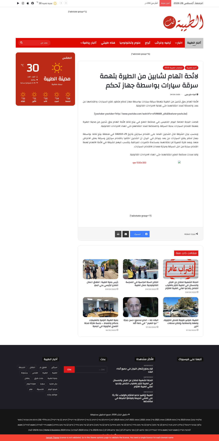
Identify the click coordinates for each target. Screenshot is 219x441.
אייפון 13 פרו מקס (160, 425)
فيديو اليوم (52, 389)
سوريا (42, 383)
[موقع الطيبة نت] (183, 22)
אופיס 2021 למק (132, 420)
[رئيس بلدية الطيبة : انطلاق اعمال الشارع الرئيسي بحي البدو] (100, 269)
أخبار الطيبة (194, 42)
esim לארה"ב (29, 425)
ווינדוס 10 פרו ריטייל (77, 420)
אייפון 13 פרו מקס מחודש (121, 425)
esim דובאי (173, 430)
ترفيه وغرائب (163, 42)
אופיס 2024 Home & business (57, 430)
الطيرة (45, 373)
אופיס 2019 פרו (184, 420)
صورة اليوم (31, 383)
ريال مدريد (53, 383)
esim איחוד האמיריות (158, 430)
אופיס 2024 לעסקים (80, 430)
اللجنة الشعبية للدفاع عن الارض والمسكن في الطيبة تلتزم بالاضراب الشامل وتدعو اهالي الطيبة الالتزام (181, 285)
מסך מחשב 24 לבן (111, 430)
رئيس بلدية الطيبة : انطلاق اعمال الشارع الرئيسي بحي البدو (102, 283)
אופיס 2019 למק (117, 420)
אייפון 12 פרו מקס (102, 425)
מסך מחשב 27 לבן (128, 430)
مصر (30, 389)
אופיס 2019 (171, 420)
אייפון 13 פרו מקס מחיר (142, 425)
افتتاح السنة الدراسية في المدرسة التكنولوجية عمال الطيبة (142, 283)
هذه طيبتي (108, 42)
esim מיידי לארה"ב (44, 425)
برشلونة (24, 373)
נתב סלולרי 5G (44, 420)
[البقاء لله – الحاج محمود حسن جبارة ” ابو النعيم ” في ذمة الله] (140, 307)
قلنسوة (40, 389)
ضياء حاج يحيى (190, 94)
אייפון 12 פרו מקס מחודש (63, 425)
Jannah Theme (52, 438)
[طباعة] (118, 234)
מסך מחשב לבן (142, 430)
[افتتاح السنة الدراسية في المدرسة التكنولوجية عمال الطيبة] (140, 269)
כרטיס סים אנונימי (31, 420)
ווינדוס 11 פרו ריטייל (59, 420)
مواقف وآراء (52, 394)
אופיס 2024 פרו (96, 430)
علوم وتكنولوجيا (130, 42)
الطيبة (54, 373)
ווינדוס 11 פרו (91, 420)
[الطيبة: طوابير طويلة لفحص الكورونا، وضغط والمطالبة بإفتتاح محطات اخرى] (180, 307)
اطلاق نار (43, 367)
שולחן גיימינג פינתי (175, 425)
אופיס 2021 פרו (158, 420)
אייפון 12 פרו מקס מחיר (84, 425)
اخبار (179, 42)
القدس (35, 373)
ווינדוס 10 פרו (103, 420)
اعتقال (32, 367)
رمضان (27, 378)
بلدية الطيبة (52, 378)
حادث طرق (38, 378)
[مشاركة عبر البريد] (125, 234)
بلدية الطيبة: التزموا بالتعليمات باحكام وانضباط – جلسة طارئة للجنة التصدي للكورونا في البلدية (101, 323)
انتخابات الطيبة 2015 (173, 68)
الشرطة (22, 367)
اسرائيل (54, 367)
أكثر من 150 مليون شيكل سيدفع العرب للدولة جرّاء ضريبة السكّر (130, 3)
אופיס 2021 (145, 420)
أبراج (147, 42)
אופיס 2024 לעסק (35, 430)
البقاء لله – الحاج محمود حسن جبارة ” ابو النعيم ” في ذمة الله (141, 321)
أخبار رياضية (89, 42)
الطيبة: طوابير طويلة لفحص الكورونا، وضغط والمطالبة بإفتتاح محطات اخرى (180, 323)
